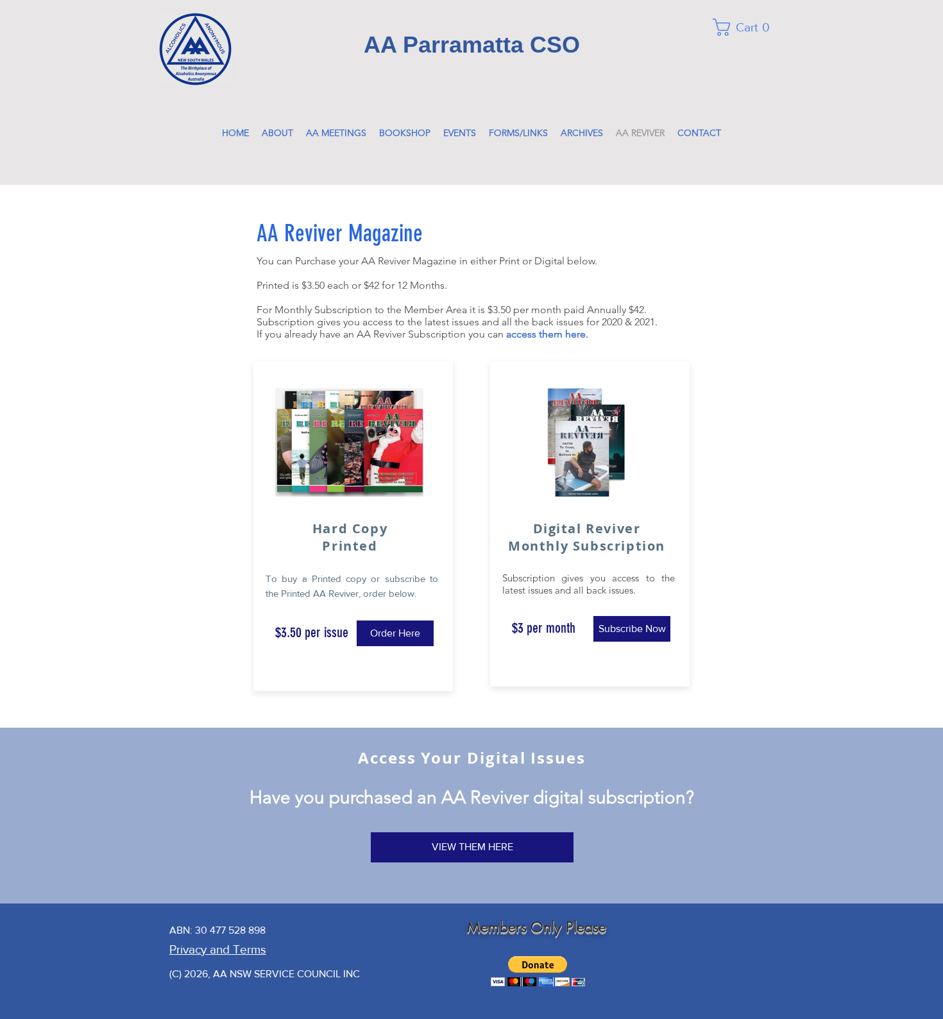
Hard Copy (349, 528)
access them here (546, 334)
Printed (349, 545)
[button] (747, 27)
